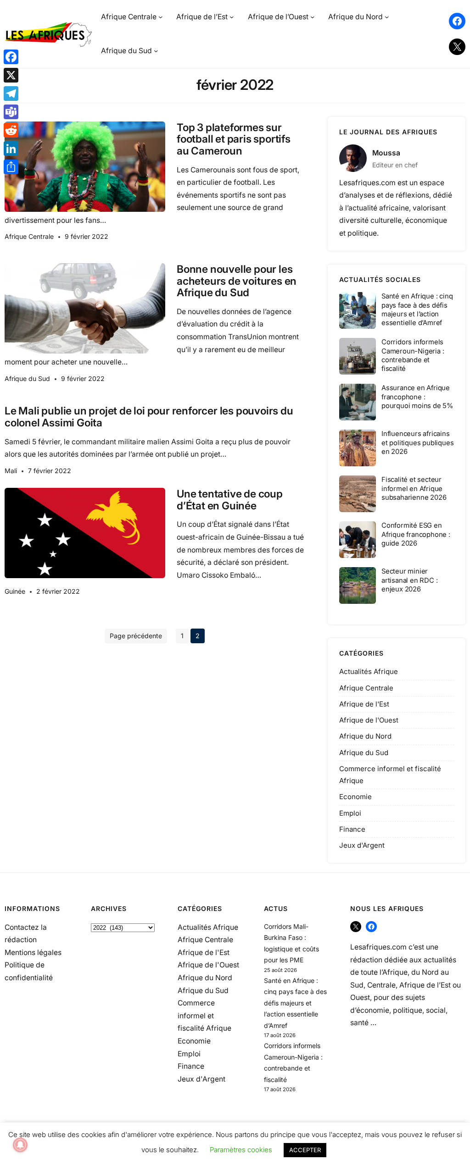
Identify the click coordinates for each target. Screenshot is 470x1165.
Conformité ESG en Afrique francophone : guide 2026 (415, 534)
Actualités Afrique (368, 671)
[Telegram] (11, 93)
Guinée (15, 591)
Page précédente (136, 636)
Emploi (350, 813)
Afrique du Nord (365, 736)
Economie (355, 796)
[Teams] (11, 112)
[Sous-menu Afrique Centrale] (160, 17)
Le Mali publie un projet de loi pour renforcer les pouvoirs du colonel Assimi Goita (149, 416)
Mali (11, 471)
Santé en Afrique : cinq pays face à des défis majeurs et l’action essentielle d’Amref (417, 309)
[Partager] (11, 167)
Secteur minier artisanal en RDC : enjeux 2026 (409, 580)
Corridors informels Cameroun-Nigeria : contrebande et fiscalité (412, 355)
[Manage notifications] (20, 1144)
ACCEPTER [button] (305, 1150)
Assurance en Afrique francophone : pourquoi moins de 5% (417, 396)
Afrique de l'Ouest (368, 720)
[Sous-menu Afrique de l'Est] (231, 17)
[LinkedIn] (11, 148)
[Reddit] (11, 130)
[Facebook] (11, 57)
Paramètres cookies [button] (241, 1149)
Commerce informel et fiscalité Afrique (204, 1015)
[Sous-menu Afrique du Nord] (387, 17)
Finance (352, 829)
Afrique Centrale (29, 236)
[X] (11, 75)
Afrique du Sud (27, 378)
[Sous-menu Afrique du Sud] (156, 51)
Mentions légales (33, 952)
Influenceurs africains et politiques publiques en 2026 (417, 442)
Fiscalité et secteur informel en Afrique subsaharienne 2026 (413, 488)
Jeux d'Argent (362, 845)
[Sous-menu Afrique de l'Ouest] (312, 17)
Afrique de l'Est (364, 704)
